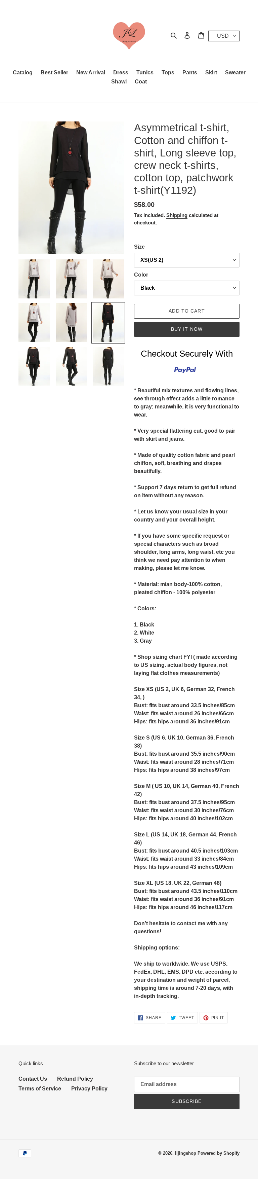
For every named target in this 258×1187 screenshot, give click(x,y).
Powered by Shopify (219, 1153)
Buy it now (187, 329)
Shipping (176, 215)
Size (139, 247)
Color (141, 275)
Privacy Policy (89, 1088)
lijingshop (185, 1153)
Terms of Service (39, 1088)
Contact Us (32, 1079)
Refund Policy (75, 1079)
